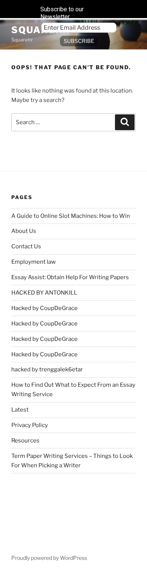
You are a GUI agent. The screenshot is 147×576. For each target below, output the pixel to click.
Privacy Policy (29, 425)
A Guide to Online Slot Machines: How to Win (70, 216)
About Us (23, 231)
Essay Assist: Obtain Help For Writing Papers (70, 277)
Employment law (33, 261)
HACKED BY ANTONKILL (44, 292)
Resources (25, 440)
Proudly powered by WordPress (49, 558)
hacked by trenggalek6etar (47, 369)
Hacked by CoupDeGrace (44, 308)
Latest (20, 409)
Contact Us (26, 246)
